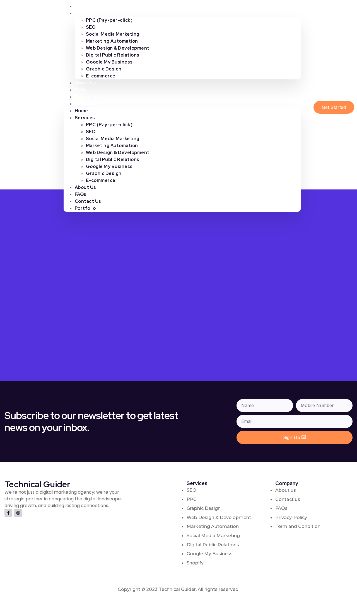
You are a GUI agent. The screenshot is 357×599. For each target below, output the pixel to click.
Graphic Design (104, 69)
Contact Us (88, 201)
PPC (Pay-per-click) (109, 20)
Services (85, 13)
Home (81, 111)
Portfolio (85, 104)
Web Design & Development (117, 48)
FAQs (80, 194)
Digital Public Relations (112, 55)
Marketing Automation (112, 41)
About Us (85, 187)
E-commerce (100, 76)
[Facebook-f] (8, 513)
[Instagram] (18, 513)
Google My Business (109, 62)
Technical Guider (29, 107)
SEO (91, 27)
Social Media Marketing (112, 34)
